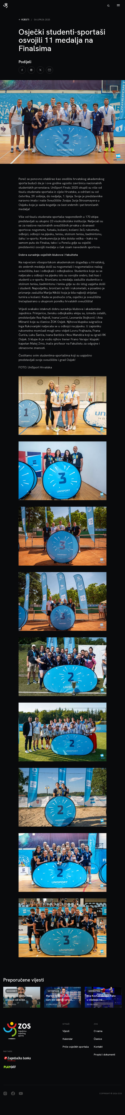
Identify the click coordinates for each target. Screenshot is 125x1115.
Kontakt (98, 1046)
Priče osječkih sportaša (75, 1046)
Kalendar (67, 1039)
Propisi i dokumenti (104, 1054)
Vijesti (25, 19)
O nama (98, 1031)
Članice (98, 1039)
